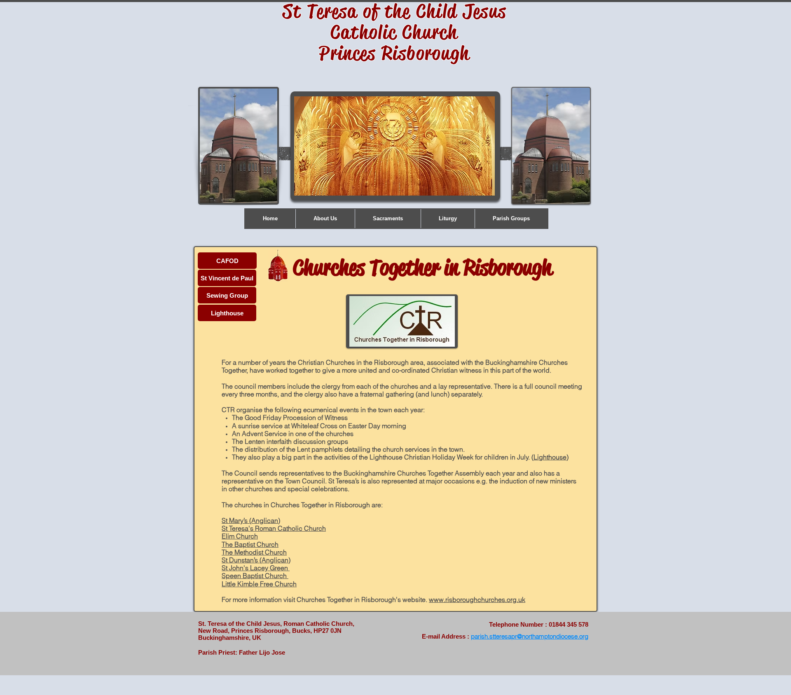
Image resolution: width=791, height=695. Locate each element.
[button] (325, 218)
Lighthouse (550, 457)
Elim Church (240, 536)
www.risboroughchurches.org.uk (477, 599)
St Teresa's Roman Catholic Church (274, 528)
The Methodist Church (254, 552)
